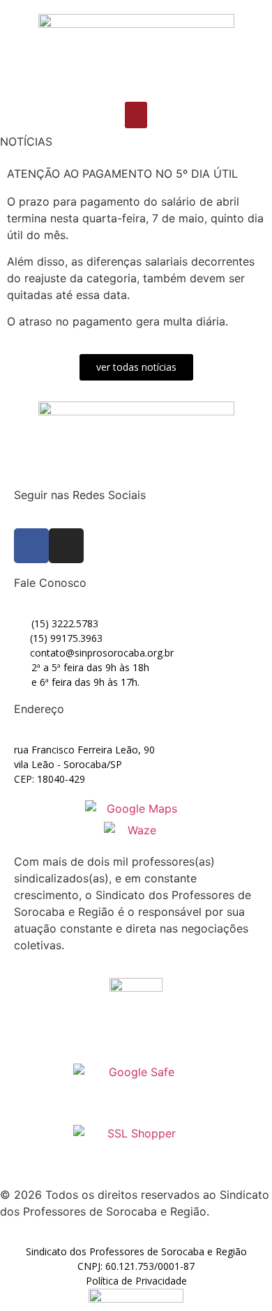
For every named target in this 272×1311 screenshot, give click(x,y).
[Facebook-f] (31, 545)
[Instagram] (66, 545)
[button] (136, 115)
